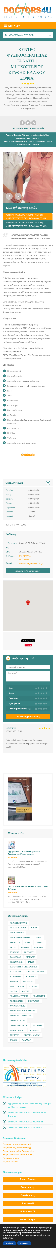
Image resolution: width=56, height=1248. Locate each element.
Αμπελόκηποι (17, 933)
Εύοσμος (14, 952)
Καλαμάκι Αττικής (35, 972)
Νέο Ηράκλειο (16, 1001)
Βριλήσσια (15, 942)
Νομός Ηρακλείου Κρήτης (22, 1011)
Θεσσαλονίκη (16, 962)
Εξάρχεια (38, 947)
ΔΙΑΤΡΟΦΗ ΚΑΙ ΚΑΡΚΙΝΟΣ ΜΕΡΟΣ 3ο (25, 1122)
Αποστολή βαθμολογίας (28, 716)
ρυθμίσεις (7, 1238)
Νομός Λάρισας (17, 1021)
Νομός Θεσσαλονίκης (20, 1016)
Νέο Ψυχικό (33, 1001)
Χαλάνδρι (26, 1040)
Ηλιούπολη (15, 957)
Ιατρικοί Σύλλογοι (10, 1161)
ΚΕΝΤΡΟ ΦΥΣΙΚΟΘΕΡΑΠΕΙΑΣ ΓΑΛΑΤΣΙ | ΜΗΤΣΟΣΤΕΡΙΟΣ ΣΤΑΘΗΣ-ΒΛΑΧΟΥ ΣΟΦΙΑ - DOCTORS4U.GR (26, 226)
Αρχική (8, 135)
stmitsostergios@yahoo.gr (31, 563)
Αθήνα (34, 928)
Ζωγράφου (29, 952)
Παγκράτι (37, 1025)
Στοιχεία (17, 135)
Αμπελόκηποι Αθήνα (20, 938)
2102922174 (25, 556)
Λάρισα (13, 991)
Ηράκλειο (30, 957)
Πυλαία (13, 1040)
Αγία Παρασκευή (18, 928)
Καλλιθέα (31, 977)
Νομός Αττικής (17, 1006)
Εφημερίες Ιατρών (11, 1158)
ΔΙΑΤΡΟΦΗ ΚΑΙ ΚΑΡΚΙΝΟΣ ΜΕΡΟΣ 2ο (25, 1127)
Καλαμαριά (15, 977)
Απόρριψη (24, 1243)
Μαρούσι (26, 991)
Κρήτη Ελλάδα (17, 986)
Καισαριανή (15, 972)
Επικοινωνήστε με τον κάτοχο (28, 571)
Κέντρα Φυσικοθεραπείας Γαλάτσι (36, 135)
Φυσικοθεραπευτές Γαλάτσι (26, 138)
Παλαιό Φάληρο (17, 1030)
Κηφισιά (14, 982)
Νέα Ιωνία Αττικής (19, 996)
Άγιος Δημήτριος (18, 923)
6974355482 (25, 559)
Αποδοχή (9, 1243)
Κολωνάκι (28, 982)
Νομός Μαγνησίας (19, 1025)
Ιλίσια (31, 962)
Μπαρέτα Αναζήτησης (20, 35)
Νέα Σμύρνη (39, 996)
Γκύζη (13, 947)
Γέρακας (40, 942)
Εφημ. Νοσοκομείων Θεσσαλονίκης (19, 1151)
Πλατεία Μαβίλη (32, 1035)
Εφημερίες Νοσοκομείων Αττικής (17, 1144)
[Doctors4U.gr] (28, 11)
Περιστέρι (14, 1035)
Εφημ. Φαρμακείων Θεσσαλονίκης (18, 1154)
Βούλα (38, 938)
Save (29, 645)
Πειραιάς (34, 1030)
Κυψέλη (33, 986)
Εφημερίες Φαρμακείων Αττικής (17, 1148)
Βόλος (28, 942)
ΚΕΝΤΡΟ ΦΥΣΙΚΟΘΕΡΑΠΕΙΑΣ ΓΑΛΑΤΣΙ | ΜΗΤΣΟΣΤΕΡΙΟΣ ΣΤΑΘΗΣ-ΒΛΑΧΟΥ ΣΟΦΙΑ (26, 216)
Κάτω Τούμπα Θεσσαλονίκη (23, 967)
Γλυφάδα (25, 947)
